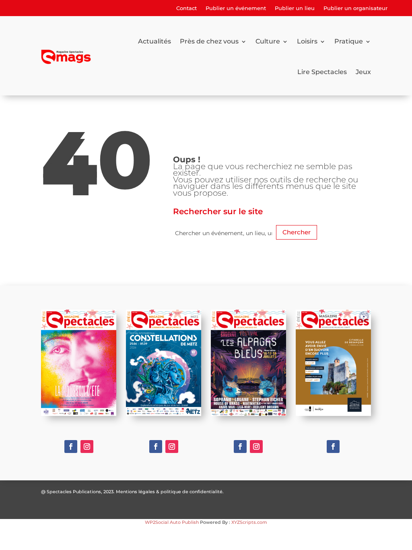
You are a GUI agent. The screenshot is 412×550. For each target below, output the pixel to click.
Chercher (296, 232)
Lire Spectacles (322, 72)
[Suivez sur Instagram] (86, 446)
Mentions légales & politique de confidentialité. (170, 491)
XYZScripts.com (249, 522)
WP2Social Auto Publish (172, 522)
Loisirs (307, 41)
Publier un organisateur (355, 8)
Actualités (154, 41)
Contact (186, 8)
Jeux (363, 72)
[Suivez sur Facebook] (70, 446)
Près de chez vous (209, 41)
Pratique (348, 41)
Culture (267, 41)
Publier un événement (236, 8)
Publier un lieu (295, 8)
